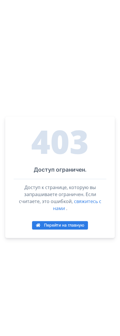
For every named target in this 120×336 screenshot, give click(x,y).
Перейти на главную (63, 225)
